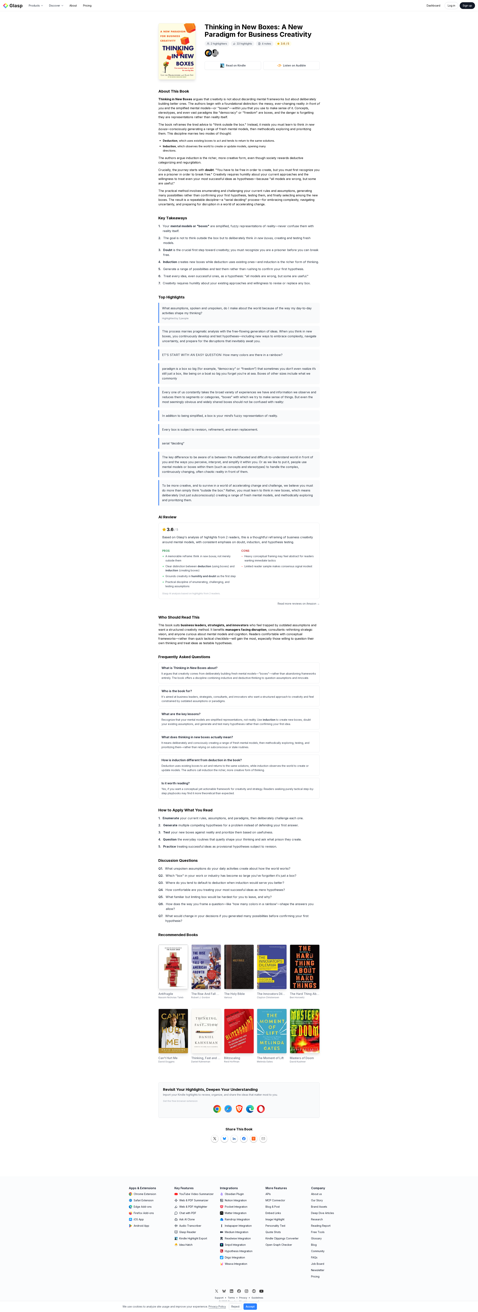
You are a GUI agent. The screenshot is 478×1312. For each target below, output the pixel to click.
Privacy (243, 1297)
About (73, 5)
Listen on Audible (294, 65)
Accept (250, 1306)
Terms (231, 1297)
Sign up (467, 5)
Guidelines (257, 1297)
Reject (235, 1306)
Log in (451, 5)
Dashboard (433, 5)
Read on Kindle (236, 65)
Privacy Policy (217, 1306)
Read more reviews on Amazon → (299, 603)
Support (219, 1297)
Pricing (87, 5)
